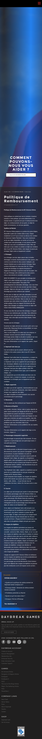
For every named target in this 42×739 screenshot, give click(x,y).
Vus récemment (9, 604)
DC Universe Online (7, 672)
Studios (3, 709)
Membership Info (6, 656)
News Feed (4, 699)
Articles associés (10, 578)
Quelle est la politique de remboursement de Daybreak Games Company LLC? (18, 583)
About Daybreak (6, 707)
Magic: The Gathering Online (10, 686)
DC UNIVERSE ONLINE (17, 191)
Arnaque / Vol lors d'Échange (14, 599)
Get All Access (5, 722)
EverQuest (4, 676)
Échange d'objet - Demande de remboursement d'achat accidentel (19, 589)
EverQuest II (5, 679)
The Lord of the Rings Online (10, 684)
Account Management (7, 654)
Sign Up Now (9, 632)
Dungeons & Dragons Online (10, 674)
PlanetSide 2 (5, 691)
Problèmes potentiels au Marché (15, 593)
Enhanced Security (7, 658)
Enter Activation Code (8, 661)
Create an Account (6, 651)
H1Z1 (3, 681)
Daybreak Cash (5, 720)
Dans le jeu (28, 191)
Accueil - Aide (7, 191)
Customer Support (6, 663)
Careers (3, 711)
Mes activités (7, 575)
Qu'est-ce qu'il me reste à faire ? (15, 596)
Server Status (5, 702)
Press (3, 704)
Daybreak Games (6, 5)
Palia (2, 689)
